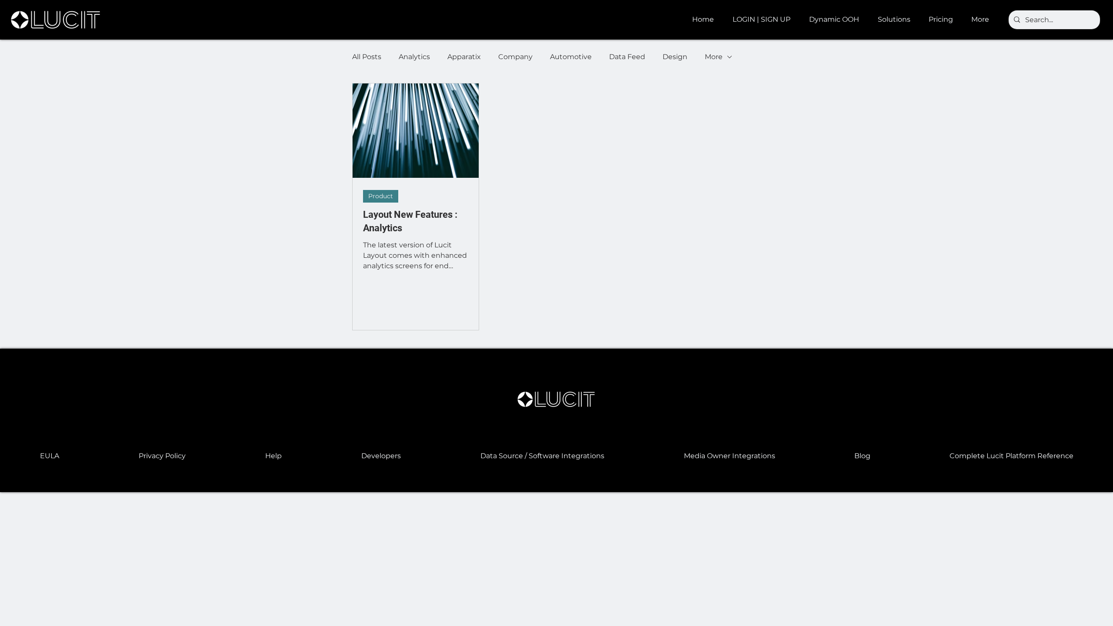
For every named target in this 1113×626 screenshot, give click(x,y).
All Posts (366, 57)
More (714, 57)
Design (675, 57)
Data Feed (627, 57)
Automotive (571, 57)
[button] (837, 19)
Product (380, 196)
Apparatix (464, 57)
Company (515, 57)
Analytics (414, 57)
